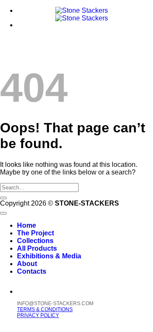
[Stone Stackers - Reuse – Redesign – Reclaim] (81, 14)
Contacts (31, 271)
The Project (35, 233)
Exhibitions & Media (49, 256)
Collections (35, 240)
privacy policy (38, 315)
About (27, 263)
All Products (37, 248)
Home (26, 225)
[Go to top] (3, 213)
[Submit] (3, 198)
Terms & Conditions (45, 309)
